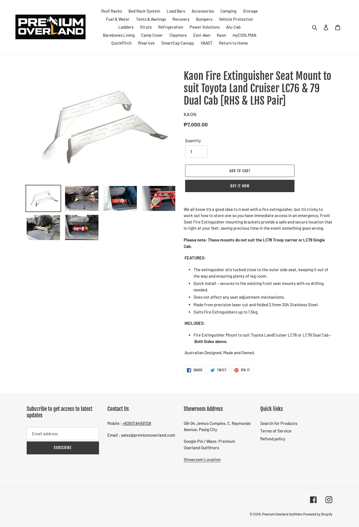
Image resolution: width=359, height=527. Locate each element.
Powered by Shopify (317, 514)
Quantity (193, 140)
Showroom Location (202, 459)
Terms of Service (275, 430)
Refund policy (272, 438)
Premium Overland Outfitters (282, 514)
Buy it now (239, 186)
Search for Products (278, 423)
